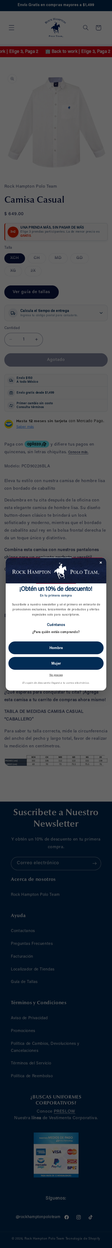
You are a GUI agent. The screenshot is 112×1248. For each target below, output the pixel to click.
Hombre (56, 648)
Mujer (56, 663)
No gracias (56, 674)
